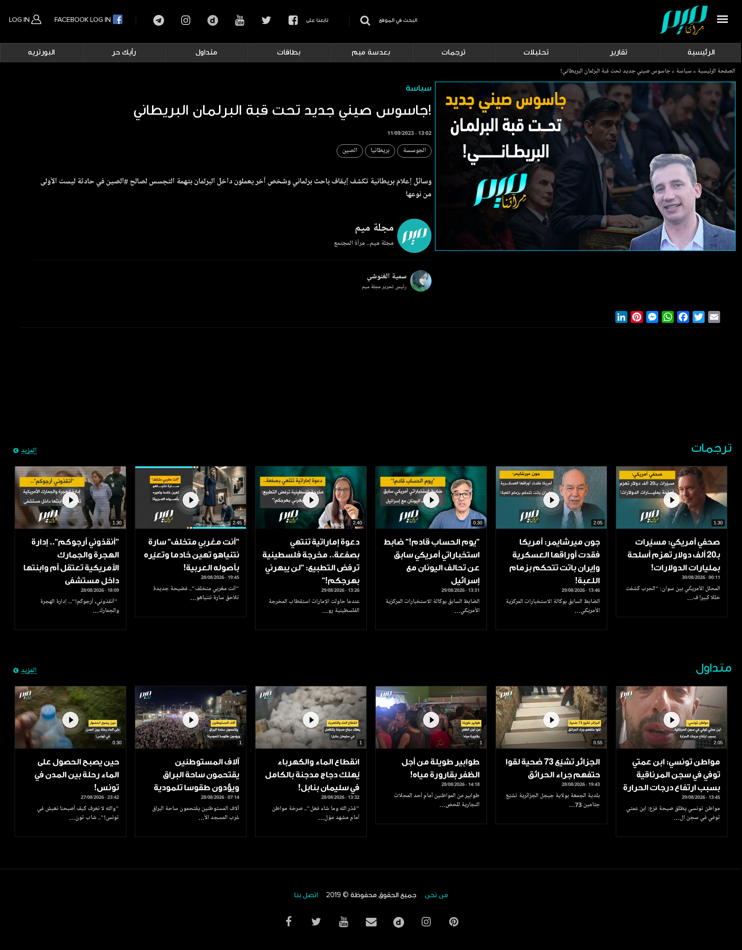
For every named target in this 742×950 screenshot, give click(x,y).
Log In (20, 19)
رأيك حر (124, 52)
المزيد (29, 451)
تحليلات (536, 52)
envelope (371, 922)
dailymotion (213, 20)
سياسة (684, 71)
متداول (206, 52)
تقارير (618, 52)
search (364, 20)
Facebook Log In (84, 19)
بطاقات (289, 52)
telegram (159, 20)
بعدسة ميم (371, 52)
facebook (293, 20)
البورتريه (41, 52)
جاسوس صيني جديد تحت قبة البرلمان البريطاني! (615, 71)
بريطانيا (380, 151)
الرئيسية (701, 52)
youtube (240, 20)
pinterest (453, 922)
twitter (266, 20)
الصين (349, 151)
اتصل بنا (306, 895)
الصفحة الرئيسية (716, 71)
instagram (186, 20)
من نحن (436, 895)
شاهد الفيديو (671, 497)
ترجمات (453, 52)
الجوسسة (414, 151)
